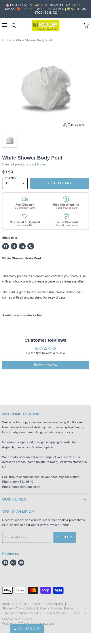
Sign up (64, 537)
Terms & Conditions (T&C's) (20, 613)
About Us (8, 603)
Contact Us (79, 613)
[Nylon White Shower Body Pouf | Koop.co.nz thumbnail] (9, 140)
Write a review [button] (45, 365)
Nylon (41, 164)
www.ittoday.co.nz (42, 623)
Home (6, 40)
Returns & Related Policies (57, 608)
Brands (36, 603)
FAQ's (23, 603)
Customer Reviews (55, 613)
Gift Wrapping (54, 603)
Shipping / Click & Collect (18, 608)
